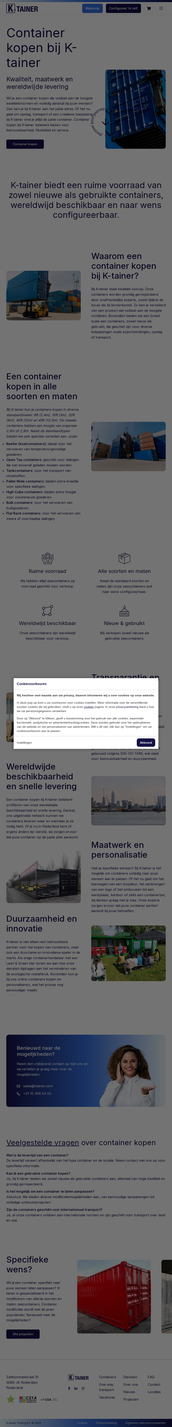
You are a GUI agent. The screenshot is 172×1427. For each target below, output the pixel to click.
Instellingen (24, 742)
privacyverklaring (127, 706)
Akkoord (146, 742)
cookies (89, 706)
